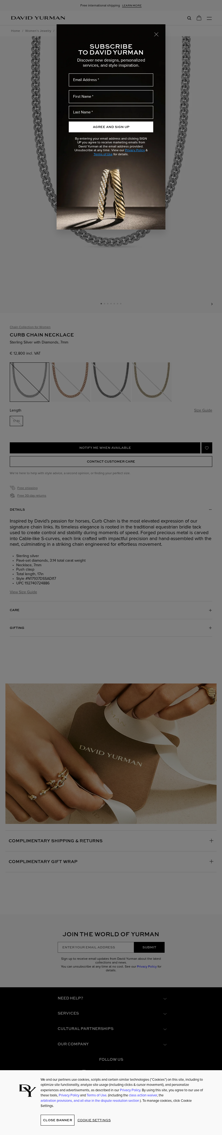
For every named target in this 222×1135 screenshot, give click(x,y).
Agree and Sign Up (111, 126)
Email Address (85, 80)
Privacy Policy (135, 150)
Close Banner (57, 1120)
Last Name (82, 112)
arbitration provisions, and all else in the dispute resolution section (90, 1100)
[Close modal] (156, 34)
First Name (82, 96)
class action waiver (143, 1095)
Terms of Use (103, 154)
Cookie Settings (94, 1120)
